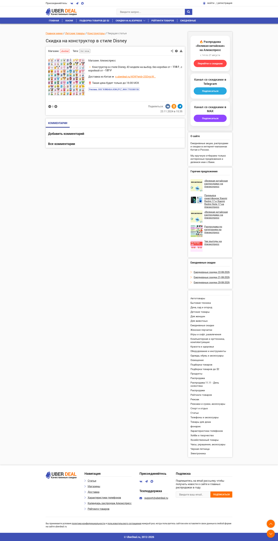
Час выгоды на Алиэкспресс (213, 242)
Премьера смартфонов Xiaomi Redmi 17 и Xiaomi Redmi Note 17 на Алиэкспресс (215, 201)
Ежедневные (188, 20)
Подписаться (210, 90)
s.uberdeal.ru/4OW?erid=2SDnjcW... (135, 76)
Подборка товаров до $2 (94, 20)
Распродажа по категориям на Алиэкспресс (213, 229)
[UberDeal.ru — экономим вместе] (61, 11)
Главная (54, 20)
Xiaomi (69, 20)
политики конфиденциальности (88, 523)
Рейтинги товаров (162, 20)
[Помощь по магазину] (176, 50)
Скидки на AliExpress (129, 20)
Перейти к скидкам (210, 63)
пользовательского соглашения (124, 523)
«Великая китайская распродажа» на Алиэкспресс (216, 183)
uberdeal (65, 51)
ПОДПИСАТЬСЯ (221, 494)
